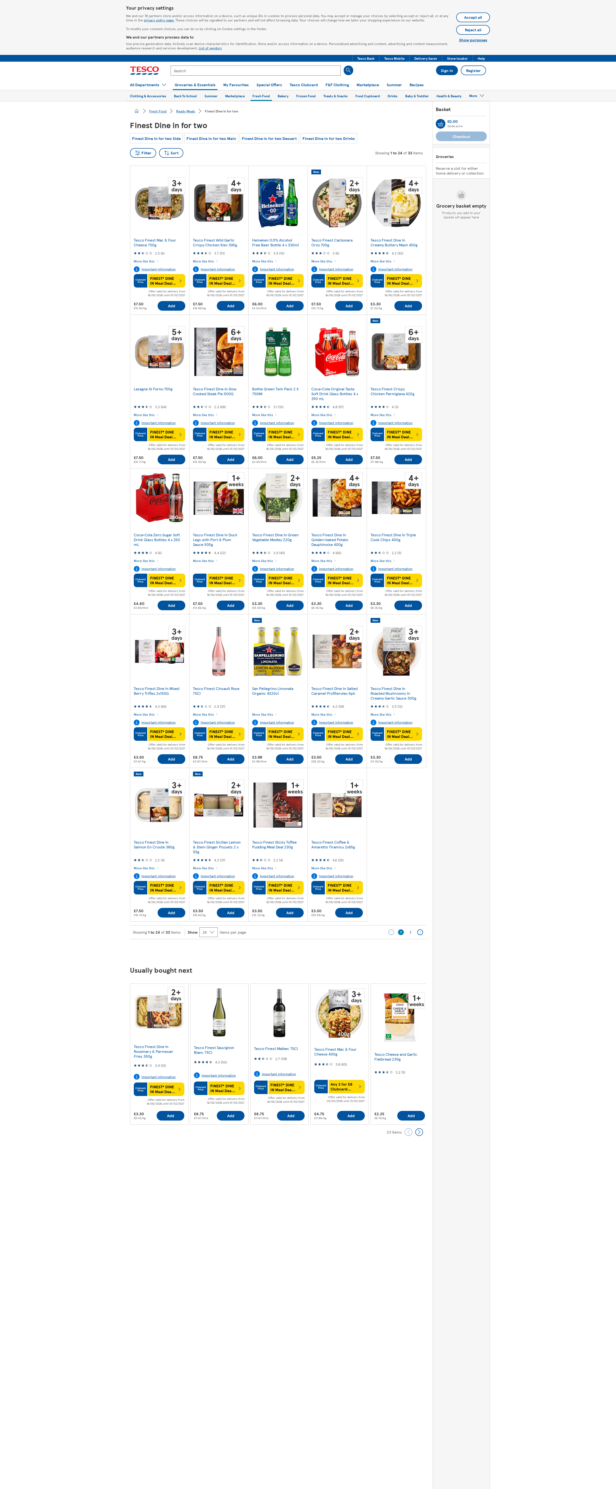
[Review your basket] (440, 124)
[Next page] (420, 932)
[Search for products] (348, 70)
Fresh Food (158, 111)
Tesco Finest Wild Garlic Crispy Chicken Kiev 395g (215, 242)
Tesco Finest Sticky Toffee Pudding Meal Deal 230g (274, 844)
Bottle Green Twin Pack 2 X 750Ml (275, 391)
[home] (137, 111)
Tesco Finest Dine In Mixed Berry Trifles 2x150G (156, 691)
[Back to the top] (310, 951)
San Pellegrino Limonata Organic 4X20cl (272, 691)
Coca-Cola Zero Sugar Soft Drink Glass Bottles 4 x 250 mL (157, 539)
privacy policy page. (159, 20)
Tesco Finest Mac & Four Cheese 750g (155, 242)
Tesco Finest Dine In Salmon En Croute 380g (154, 844)
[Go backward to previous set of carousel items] (408, 1132)
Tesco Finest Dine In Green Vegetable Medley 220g (275, 537)
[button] (366, 58)
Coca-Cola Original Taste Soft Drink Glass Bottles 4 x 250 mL (334, 393)
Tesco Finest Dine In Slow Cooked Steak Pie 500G (215, 391)
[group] (159, 1054)
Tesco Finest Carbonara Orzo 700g (332, 242)
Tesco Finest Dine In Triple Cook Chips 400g (393, 537)
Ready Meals (185, 111)
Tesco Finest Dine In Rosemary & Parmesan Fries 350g (153, 1051)
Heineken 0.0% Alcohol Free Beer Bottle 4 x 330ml (275, 242)
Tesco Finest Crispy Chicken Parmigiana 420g (392, 391)
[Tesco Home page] (144, 70)
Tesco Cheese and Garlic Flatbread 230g (395, 1056)
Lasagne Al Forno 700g (153, 389)
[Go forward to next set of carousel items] (419, 1132)
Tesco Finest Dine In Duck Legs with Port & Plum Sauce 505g (215, 539)
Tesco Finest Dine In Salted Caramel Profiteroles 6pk (334, 691)
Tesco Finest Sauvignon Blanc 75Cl (214, 1050)
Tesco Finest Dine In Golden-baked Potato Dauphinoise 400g (329, 539)
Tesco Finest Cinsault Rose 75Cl (216, 691)
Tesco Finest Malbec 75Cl (276, 1048)
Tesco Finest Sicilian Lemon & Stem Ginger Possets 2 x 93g (217, 846)
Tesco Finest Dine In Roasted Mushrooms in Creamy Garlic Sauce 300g (393, 693)
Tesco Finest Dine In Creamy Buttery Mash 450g (394, 242)
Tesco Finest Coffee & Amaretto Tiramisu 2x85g (333, 844)
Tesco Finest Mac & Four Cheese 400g (335, 1051)
